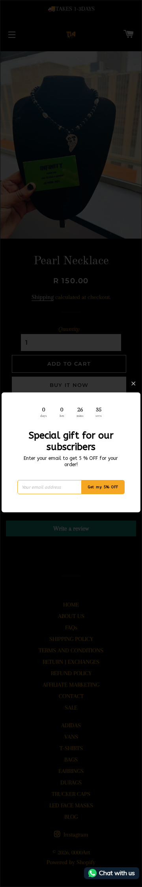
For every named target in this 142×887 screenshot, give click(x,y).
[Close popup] (133, 383)
